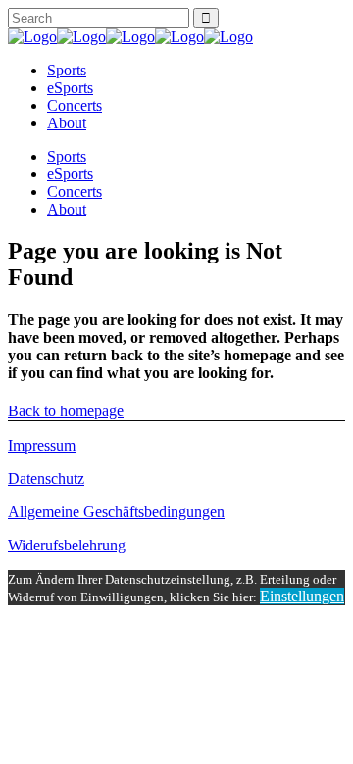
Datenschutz (46, 478)
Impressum (42, 445)
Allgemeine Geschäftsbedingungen (116, 511)
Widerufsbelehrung (67, 545)
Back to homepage (66, 411)
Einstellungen (302, 596)
